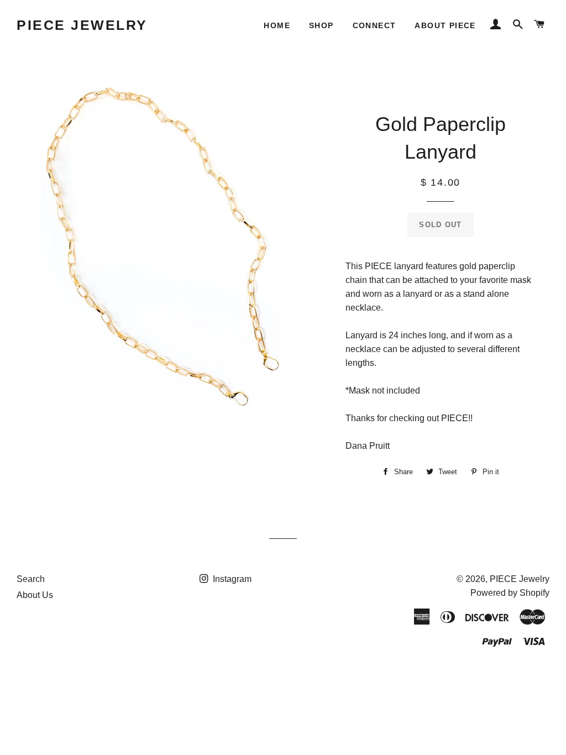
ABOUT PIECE (445, 25)
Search (31, 579)
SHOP (321, 25)
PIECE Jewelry (82, 25)
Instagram (231, 579)
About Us (35, 595)
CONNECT (374, 25)
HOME (277, 25)
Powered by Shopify (509, 592)
